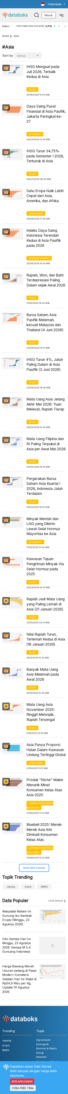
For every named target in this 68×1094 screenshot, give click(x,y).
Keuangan (35, 134)
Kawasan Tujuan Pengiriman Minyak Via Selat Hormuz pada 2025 (45, 566)
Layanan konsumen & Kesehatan (39, 805)
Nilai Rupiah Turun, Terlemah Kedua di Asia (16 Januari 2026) (45, 639)
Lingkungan (36, 213)
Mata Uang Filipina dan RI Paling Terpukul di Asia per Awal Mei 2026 (46, 444)
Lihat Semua (55, 900)
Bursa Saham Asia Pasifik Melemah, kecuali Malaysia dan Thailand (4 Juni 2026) (44, 322)
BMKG (44, 886)
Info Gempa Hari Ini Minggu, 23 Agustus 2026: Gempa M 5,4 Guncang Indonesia (16, 945)
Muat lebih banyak (34, 867)
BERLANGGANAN (22, 1081)
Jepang (11, 886)
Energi (33, 582)
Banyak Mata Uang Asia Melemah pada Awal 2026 (42, 674)
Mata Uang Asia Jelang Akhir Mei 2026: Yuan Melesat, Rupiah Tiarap (45, 404)
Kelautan (41, 1056)
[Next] (65, 26)
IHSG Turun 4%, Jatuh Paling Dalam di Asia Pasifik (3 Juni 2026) (44, 364)
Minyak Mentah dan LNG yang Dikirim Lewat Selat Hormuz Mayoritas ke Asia (43, 526)
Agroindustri (43, 1039)
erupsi (28, 886)
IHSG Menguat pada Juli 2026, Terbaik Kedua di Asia (43, 72)
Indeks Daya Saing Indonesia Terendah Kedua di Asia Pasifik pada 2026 (43, 238)
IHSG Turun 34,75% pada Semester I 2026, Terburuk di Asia (45, 156)
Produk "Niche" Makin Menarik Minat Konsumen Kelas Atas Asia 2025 (44, 787)
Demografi (35, 542)
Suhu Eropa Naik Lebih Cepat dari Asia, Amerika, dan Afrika (45, 196)
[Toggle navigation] (61, 15)
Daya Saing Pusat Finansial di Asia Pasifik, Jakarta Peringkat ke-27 (46, 114)
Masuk (49, 15)
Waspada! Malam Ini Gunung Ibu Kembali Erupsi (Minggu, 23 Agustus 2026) (17, 917)
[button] (53, 4)
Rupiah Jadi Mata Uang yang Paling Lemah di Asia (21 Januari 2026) (45, 604)
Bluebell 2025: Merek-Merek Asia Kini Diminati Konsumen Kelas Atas (44, 832)
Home (5, 35)
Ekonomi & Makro (39, 258)
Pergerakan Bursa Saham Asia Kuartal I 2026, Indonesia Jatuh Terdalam (44, 486)
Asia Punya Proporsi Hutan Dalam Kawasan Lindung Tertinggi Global (46, 750)
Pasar (32, 89)
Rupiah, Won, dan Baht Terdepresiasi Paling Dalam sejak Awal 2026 (45, 280)
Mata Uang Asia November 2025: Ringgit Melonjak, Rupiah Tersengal (40, 712)
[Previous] (59, 26)
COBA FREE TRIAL (23, 1088)
